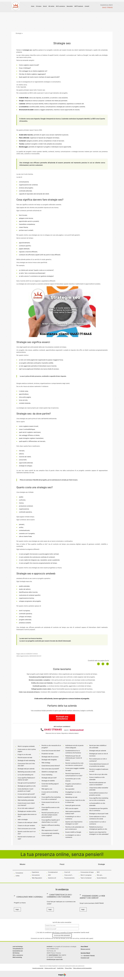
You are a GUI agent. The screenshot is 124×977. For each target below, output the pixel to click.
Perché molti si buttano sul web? (26, 838)
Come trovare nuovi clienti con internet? (26, 804)
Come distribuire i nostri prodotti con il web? (25, 790)
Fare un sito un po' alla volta (98, 774)
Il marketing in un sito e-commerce (73, 818)
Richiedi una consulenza (62, 717)
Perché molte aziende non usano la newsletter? (97, 784)
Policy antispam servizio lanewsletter (82, 968)
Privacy (57, 932)
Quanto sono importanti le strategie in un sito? (73, 823)
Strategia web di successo (50, 757)
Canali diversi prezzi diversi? (51, 765)
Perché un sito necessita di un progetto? (51, 746)
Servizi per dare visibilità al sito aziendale (97, 746)
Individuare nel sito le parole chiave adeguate (74, 746)
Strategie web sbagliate (49, 759)
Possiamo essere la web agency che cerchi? (92, 897)
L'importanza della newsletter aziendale (98, 789)
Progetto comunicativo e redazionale (73, 785)
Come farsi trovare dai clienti (51, 750)
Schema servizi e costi (50, 968)
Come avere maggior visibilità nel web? (74, 769)
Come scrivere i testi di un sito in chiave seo (75, 801)
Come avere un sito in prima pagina (27, 750)
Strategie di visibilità (48, 781)
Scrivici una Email (77, 730)
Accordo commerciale (37, 968)
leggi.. (17, 909)
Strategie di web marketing (26, 760)
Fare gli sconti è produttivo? (27, 783)
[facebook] (98, 664)
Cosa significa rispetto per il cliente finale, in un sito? (51, 821)
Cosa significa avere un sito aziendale (50, 808)
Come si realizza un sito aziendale (97, 778)
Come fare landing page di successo (50, 785)
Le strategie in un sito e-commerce (73, 836)
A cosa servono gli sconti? (26, 794)
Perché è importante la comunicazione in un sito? (73, 775)
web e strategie (23, 819)
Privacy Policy (68, 968)
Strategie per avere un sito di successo (98, 755)
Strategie (19, 33)
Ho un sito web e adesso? (26, 808)
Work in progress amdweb (26, 746)
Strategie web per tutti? (49, 778)
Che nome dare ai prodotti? (50, 769)
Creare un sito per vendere (26, 825)
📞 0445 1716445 (51, 729)
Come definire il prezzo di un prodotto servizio (98, 794)
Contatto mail (85, 958)
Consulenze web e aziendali (29, 897)
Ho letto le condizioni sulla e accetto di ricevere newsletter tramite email (63, 932)
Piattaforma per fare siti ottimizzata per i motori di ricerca (73, 758)
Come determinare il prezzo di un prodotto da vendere (98, 765)
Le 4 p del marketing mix (25, 775)
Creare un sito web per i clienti (27, 822)
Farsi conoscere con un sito (27, 828)
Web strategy (46, 763)
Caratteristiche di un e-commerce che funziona (73, 752)
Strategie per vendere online (27, 811)
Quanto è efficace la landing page (51, 826)
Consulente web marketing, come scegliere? (50, 834)
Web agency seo (47, 789)
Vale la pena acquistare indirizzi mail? (72, 812)
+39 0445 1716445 (89, 955)
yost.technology (18, 946)
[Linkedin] (103, 664)
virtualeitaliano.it (18, 948)
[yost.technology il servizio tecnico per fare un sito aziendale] (62, 976)
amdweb (49, 946)
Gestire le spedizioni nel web (27, 797)
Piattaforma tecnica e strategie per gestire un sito (98, 828)
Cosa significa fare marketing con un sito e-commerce (98, 799)
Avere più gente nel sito (72, 805)
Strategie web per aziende (26, 769)
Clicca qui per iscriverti (62, 935)
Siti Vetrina (16, 953)
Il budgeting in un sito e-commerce (73, 793)
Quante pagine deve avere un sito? (27, 815)
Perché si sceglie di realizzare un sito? (98, 770)
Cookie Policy (60, 968)
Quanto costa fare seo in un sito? (27, 833)
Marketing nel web (71, 797)
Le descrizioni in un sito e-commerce (97, 823)
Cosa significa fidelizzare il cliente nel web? (26, 779)
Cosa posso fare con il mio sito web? (26, 765)
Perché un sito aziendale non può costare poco (74, 828)
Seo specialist (69, 789)
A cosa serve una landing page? (50, 793)
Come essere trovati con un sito (50, 803)
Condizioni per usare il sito (55, 959)
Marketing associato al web (26, 772)
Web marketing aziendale (26, 800)
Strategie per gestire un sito (27, 786)
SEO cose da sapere (71, 808)
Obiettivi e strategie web (49, 772)
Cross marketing (47, 775)
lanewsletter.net (18, 951)
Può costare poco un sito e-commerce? (98, 760)
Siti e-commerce (18, 955)
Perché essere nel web (25, 757)
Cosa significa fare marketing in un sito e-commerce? (51, 798)
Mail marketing (17, 957)
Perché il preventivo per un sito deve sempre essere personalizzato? (50, 815)
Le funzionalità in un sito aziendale (97, 804)
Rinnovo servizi (85, 949)
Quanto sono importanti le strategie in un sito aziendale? (98, 833)
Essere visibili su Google (73, 832)
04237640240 (53, 955)
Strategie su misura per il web (98, 813)
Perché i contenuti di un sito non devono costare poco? (74, 764)
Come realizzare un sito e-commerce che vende (97, 818)
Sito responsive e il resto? (50, 830)
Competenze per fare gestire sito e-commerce (98, 809)
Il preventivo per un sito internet (73, 780)
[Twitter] (107, 664)
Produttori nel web (47, 753)
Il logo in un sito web (24, 754)
